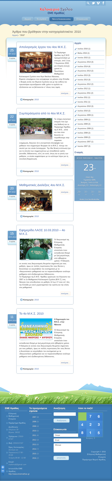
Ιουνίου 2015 (83, 58)
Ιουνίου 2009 (83, 124)
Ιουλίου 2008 (83, 133)
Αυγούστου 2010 (84, 106)
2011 (34, 435)
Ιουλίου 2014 (83, 66)
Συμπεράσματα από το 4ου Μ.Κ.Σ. (42, 113)
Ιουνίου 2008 (83, 137)
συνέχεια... (65, 93)
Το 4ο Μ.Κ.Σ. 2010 (31, 313)
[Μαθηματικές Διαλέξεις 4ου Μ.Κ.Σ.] (36, 200)
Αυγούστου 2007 (84, 142)
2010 (36, 99)
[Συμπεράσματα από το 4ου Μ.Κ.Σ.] (36, 128)
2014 (34, 449)
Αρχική (28, 19)
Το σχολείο (41, 19)
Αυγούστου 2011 (84, 93)
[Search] (88, 3)
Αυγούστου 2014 (84, 62)
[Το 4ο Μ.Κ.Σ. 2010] (36, 329)
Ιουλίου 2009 (83, 120)
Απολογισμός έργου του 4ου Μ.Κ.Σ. (43, 47)
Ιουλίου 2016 (83, 49)
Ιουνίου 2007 (83, 146)
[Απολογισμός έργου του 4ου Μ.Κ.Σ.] (36, 62)
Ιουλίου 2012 (83, 89)
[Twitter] (93, 3)
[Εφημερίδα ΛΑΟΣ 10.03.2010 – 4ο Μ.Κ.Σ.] (36, 249)
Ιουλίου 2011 (83, 97)
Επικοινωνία (82, 19)
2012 (34, 440)
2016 (34, 458)
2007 (34, 417)
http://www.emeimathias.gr (19, 474)
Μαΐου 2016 (82, 53)
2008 (34, 422)
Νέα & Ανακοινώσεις (61, 19)
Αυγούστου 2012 (84, 84)
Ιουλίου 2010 (83, 111)
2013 (34, 445)
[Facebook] (103, 3)
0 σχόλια (12, 58)
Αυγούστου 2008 (84, 128)
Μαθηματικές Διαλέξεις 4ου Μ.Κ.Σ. (42, 185)
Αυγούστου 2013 (84, 71)
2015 (34, 454)
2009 (34, 426)
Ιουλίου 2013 (83, 75)
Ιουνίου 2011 (83, 102)
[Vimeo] (98, 3)
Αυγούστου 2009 (84, 115)
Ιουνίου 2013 (83, 80)
